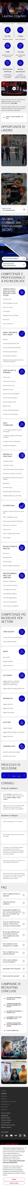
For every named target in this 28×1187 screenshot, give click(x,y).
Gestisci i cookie (14, 1183)
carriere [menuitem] (3, 1093)
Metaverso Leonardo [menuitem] (6, 1127)
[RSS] (25, 1135)
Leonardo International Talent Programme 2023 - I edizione (14, 1005)
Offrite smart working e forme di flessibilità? (10, 961)
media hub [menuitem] (4, 1096)
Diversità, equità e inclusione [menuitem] (8, 1125)
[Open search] (21, 3)
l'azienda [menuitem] (3, 1090)
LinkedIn (9, 797)
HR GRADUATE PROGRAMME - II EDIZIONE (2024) (14, 1011)
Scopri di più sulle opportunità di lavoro (9, 264)
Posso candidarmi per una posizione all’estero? (10, 953)
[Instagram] (20, 1135)
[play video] (14, 88)
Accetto (14, 1179)
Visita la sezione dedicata (10, 258)
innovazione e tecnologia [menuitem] (8, 1101)
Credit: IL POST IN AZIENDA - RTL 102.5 (14, 117)
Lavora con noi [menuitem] (4, 1115)
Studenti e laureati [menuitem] (5, 1117)
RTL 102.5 (14, 103)
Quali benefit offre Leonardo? (12, 968)
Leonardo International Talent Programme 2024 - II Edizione (14, 1024)
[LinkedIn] (7, 1135)
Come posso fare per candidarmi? (9, 903)
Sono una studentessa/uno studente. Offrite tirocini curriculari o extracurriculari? (12, 924)
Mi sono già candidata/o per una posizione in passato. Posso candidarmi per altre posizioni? (11, 935)
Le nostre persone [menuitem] (5, 1122)
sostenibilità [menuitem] (5, 1104)
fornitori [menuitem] (4, 1109)
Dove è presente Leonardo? (11, 976)
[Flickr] (16, 1135)
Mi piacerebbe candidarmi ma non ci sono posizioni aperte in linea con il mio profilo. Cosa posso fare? (12, 913)
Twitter (19, 797)
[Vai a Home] (14, 1144)
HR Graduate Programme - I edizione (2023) (14, 998)
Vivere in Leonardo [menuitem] (5, 1113)
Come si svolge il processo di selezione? (11, 895)
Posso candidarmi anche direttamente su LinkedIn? (10, 945)
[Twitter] (2, 1135)
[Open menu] (25, 3)
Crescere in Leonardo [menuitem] (6, 1120)
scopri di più (14, 152)
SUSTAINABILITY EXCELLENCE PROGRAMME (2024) (14, 1017)
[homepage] (6, 3)
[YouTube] (11, 1135)
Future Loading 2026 (13, 1030)
